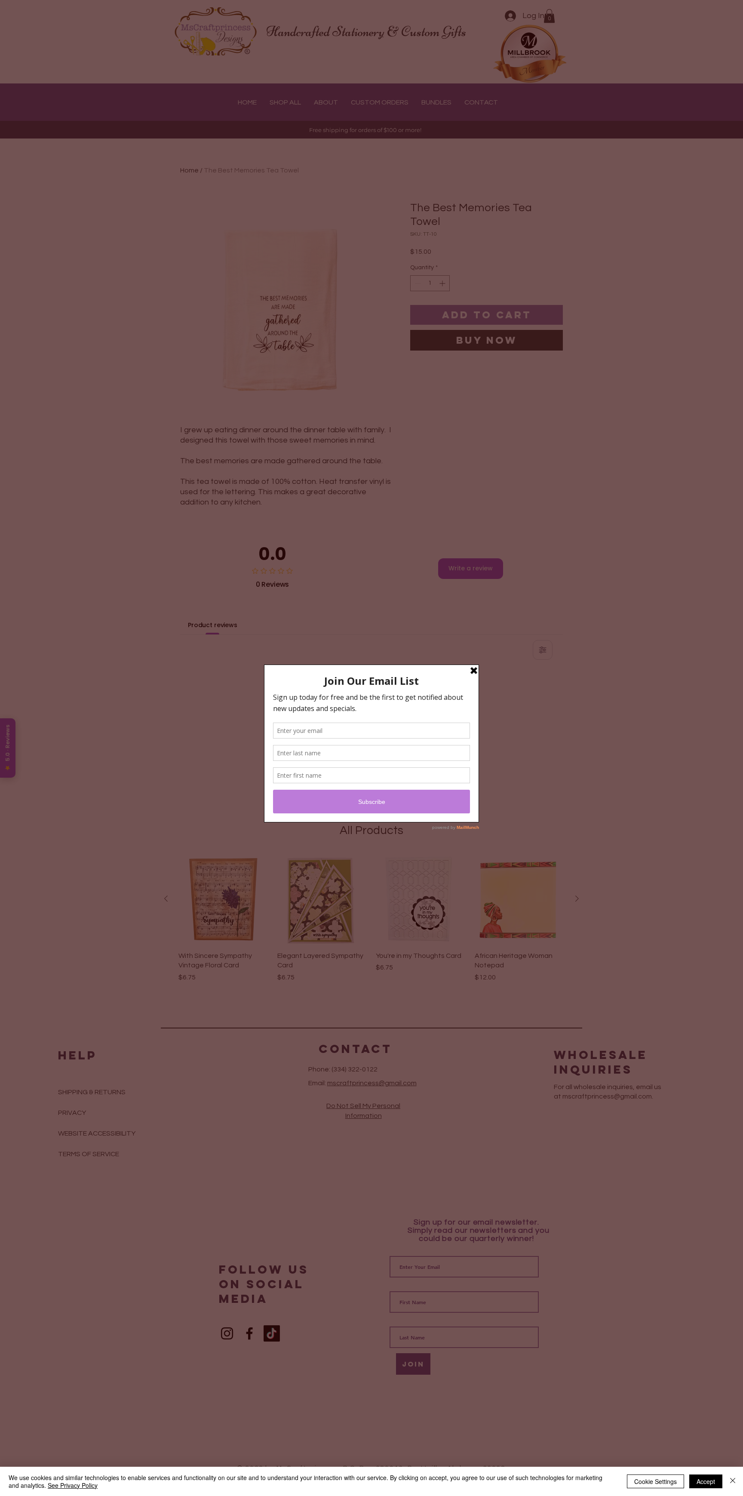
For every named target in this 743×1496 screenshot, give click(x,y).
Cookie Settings (655, 1481)
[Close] (733, 1481)
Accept (706, 1481)
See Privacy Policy (73, 1485)
